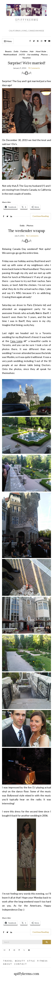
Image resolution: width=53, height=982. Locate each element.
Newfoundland (10, 54)
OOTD (22, 54)
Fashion (24, 51)
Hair (32, 51)
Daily (16, 51)
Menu (9, 41)
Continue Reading (40, 216)
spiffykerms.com (26, 974)
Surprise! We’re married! (26, 63)
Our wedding (33, 54)
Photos (44, 54)
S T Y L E (31, 961)
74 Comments (34, 68)
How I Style (41, 51)
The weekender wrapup (26, 230)
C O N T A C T (20, 964)
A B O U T (7, 964)
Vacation (26, 57)
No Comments (32, 236)
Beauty (8, 51)
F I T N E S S (42, 961)
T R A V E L (8, 961)
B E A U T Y (20, 961)
